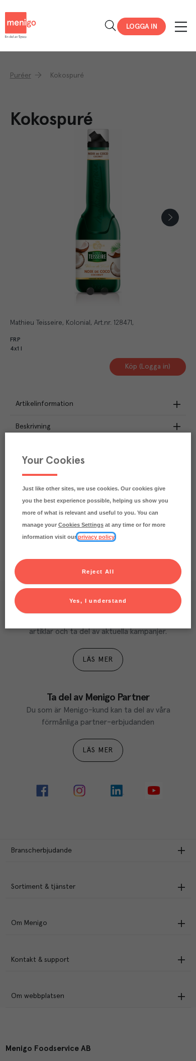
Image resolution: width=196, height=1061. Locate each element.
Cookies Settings (81, 525)
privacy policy (96, 537)
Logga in (141, 26)
